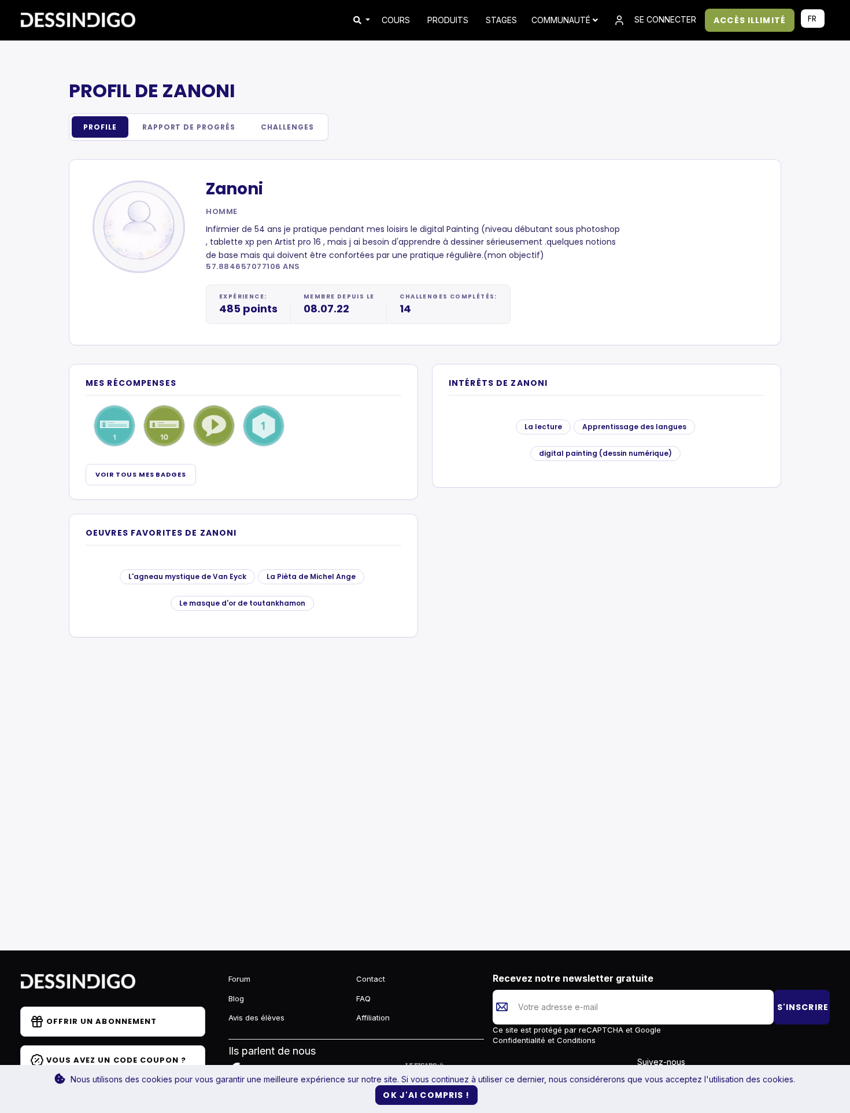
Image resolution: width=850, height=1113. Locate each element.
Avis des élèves (256, 1017)
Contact (370, 978)
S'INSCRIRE (803, 1007)
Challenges (287, 127)
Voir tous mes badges (140, 474)
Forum (239, 978)
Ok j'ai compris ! (426, 1095)
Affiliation (373, 1017)
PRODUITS (447, 20)
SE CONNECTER (664, 19)
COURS (396, 20)
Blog (236, 998)
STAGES (501, 20)
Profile (100, 127)
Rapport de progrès (188, 127)
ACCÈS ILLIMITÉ (750, 20)
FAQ (363, 998)
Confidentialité (520, 1040)
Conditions (575, 1040)
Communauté (562, 20)
